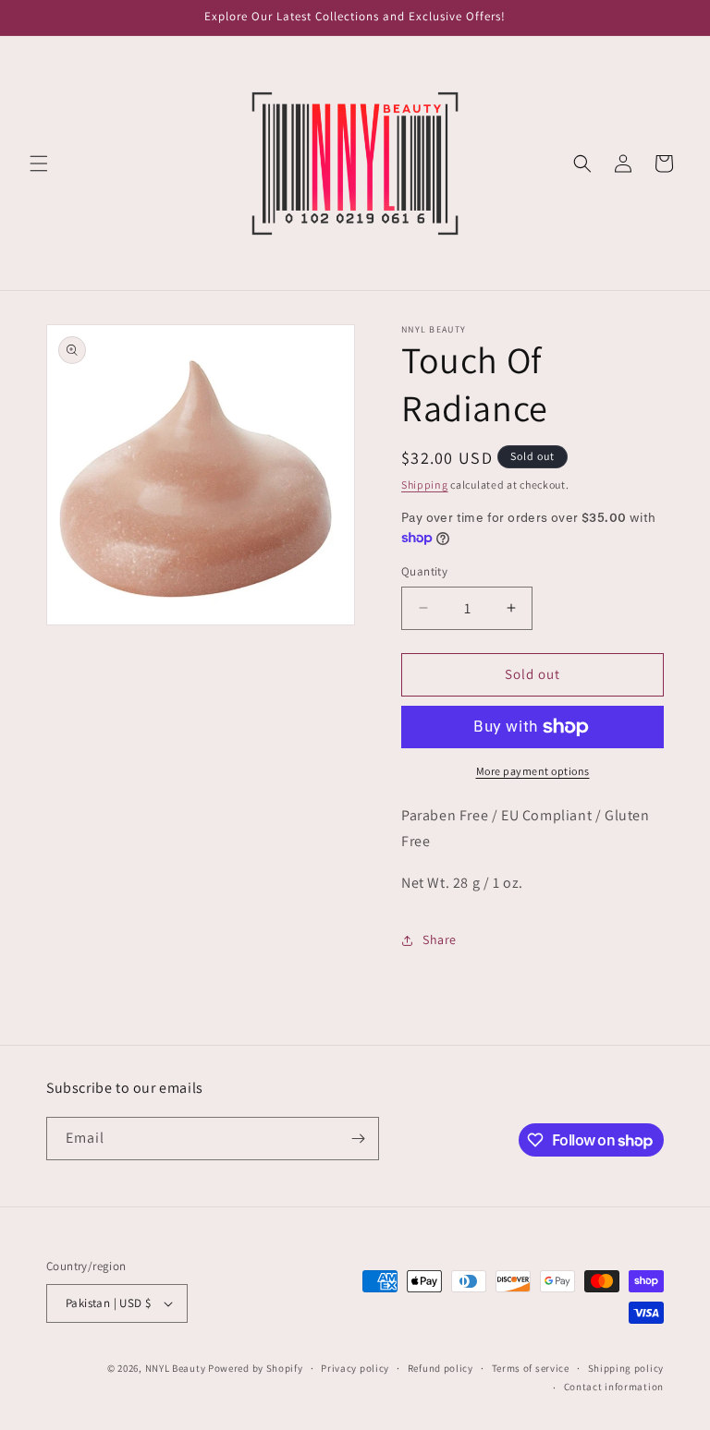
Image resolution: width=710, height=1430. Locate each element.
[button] (38, 163)
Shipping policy (626, 1368)
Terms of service (530, 1368)
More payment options (533, 771)
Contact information (614, 1386)
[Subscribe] (357, 1138)
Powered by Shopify (255, 1368)
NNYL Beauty (175, 1368)
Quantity (424, 571)
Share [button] (439, 939)
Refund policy (440, 1368)
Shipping (424, 484)
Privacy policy (355, 1368)
